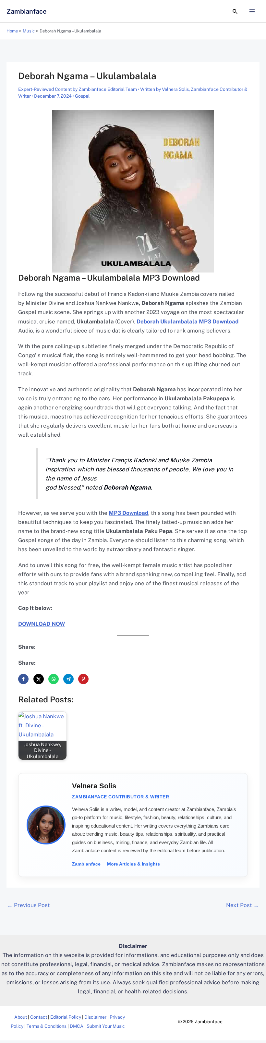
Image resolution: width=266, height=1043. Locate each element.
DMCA (76, 1026)
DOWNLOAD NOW (41, 624)
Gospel (82, 96)
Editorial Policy (65, 1017)
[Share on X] (38, 679)
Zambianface (26, 11)
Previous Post (28, 905)
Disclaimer (95, 1017)
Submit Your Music (106, 1026)
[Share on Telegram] (68, 679)
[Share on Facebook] (23, 679)
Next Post (242, 905)
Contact (38, 1017)
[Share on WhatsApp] (53, 679)
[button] (235, 11)
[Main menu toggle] (252, 11)
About (20, 1017)
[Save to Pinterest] (83, 679)
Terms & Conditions (46, 1026)
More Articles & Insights (133, 864)
